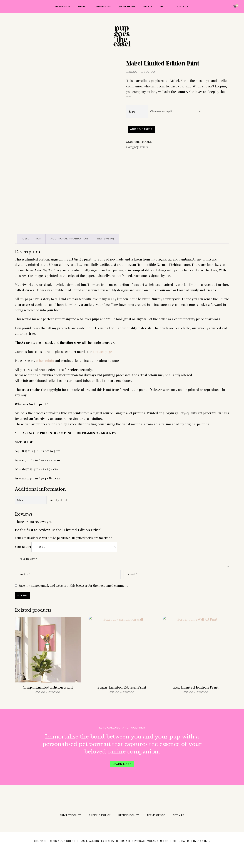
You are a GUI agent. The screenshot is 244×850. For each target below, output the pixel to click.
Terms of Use (156, 815)
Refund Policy (128, 815)
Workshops (127, 7)
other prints (45, 360)
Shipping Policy (100, 815)
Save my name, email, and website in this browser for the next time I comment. (73, 585)
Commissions (102, 7)
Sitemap (178, 815)
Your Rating (23, 546)
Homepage (62, 7)
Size (131, 111)
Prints (144, 147)
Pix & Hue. (203, 841)
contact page (102, 352)
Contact (182, 7)
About (148, 7)
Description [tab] (31, 238)
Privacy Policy (70, 815)
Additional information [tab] (69, 238)
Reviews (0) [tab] (105, 238)
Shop (81, 7)
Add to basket (141, 129)
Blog (164, 7)
